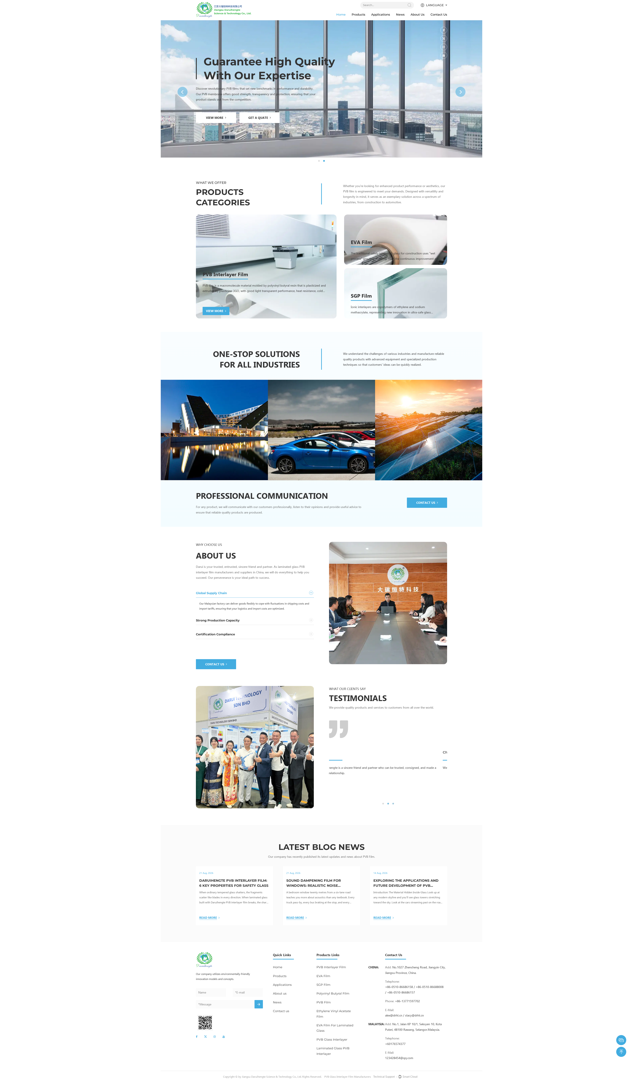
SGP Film (361, 295)
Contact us (439, 14)
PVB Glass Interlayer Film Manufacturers (347, 1076)
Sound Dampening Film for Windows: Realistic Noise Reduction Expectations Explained (313, 883)
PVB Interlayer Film (225, 274)
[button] (182, 92)
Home (341, 14)
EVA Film (361, 241)
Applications (380, 14)
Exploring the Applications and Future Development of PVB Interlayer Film (406, 883)
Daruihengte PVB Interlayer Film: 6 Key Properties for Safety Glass (233, 883)
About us (417, 14)
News (400, 14)
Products (358, 14)
